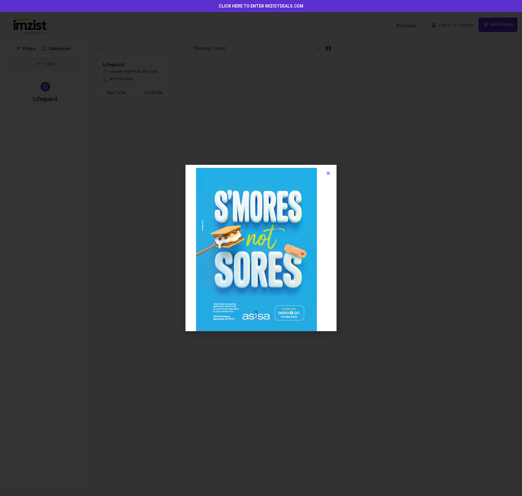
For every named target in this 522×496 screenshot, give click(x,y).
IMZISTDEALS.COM (284, 6)
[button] (328, 173)
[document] (261, 248)
